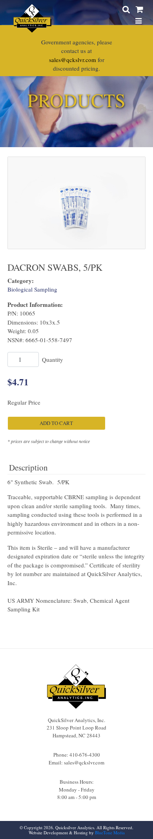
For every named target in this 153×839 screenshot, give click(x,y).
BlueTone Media (110, 832)
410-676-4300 (84, 754)
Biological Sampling (32, 289)
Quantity (52, 359)
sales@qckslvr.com (72, 60)
